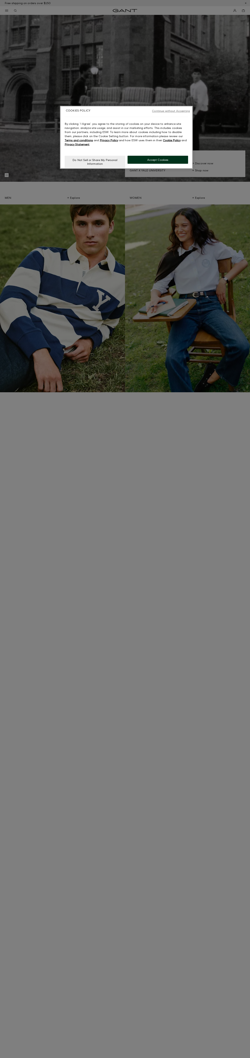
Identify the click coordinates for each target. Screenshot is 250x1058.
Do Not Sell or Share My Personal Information (94, 161)
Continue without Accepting (171, 110)
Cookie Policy (172, 140)
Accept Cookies (158, 159)
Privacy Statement (77, 144)
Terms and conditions (79, 140)
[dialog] (126, 137)
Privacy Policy (109, 140)
